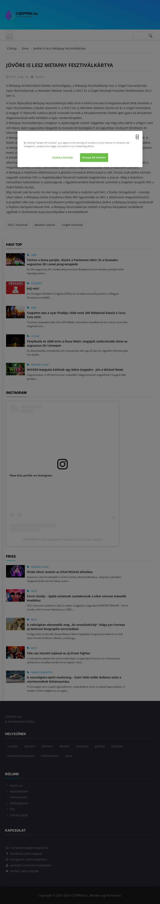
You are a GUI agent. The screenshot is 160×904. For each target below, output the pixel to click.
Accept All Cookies (94, 157)
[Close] (137, 137)
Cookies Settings (62, 157)
